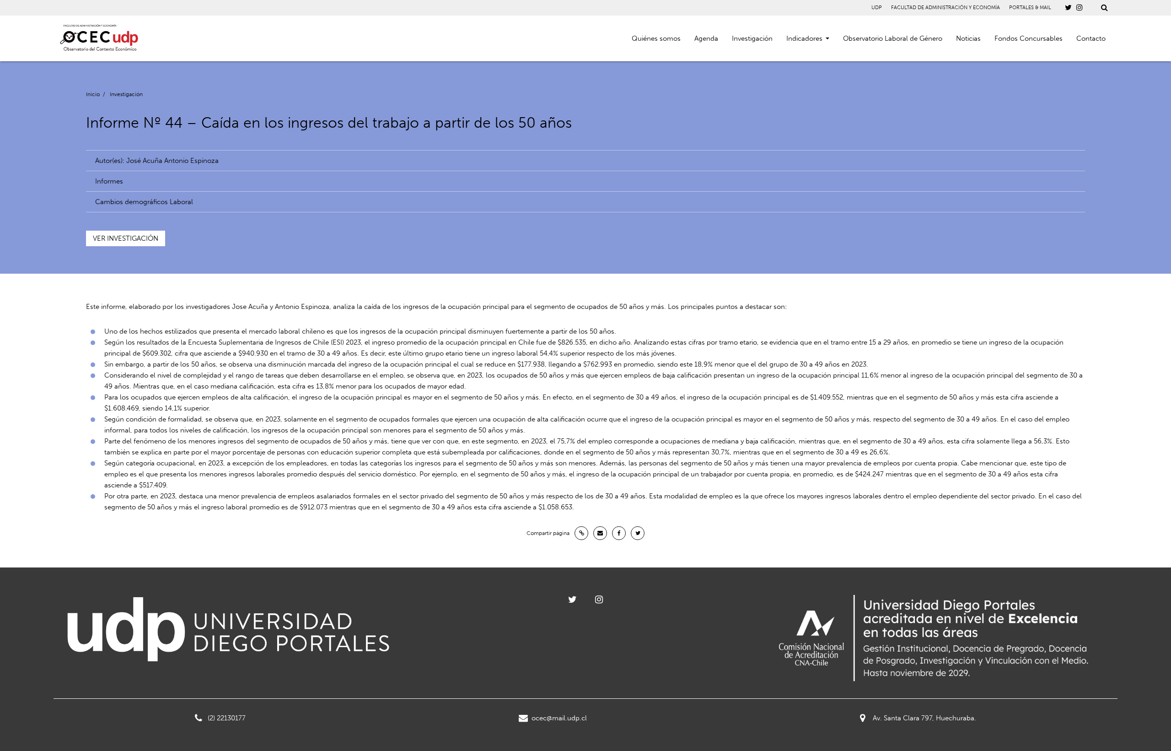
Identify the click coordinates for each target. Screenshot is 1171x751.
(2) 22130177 (227, 718)
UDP (876, 8)
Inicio (93, 94)
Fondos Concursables (1028, 38)
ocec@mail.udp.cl (559, 718)
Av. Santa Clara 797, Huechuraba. (924, 718)
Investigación (752, 38)
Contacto (1091, 38)
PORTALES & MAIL (1030, 8)
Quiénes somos (656, 38)
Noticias (968, 38)
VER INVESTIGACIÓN (125, 238)
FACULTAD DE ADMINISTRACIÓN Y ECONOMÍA (945, 8)
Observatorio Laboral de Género (892, 38)
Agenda (706, 38)
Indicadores (804, 38)
